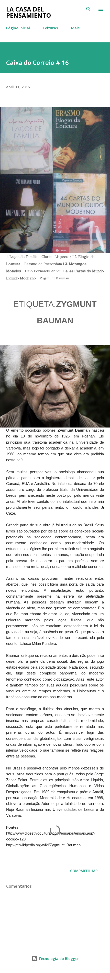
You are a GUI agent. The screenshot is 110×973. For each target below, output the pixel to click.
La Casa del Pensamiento (28, 12)
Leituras (50, 28)
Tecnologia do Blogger (58, 958)
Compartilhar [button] (84, 870)
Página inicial (18, 28)
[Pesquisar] (88, 9)
